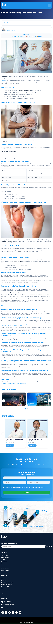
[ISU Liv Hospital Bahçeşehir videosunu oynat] (39, 399)
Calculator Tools (5, 570)
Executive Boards (5, 557)
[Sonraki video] (49, 400)
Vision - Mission (4, 555)
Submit (26, 492)
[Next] (50, 434)
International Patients (6, 586)
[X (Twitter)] (9, 612)
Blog (2, 578)
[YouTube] (16, 612)
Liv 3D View (3, 580)
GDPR (2, 593)
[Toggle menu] (49, 5)
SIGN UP (48, 546)
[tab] (25, 408)
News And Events (5, 568)
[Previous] (3, 434)
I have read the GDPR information (13, 487)
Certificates (4, 566)
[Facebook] (6, 612)
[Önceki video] (3, 400)
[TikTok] (13, 612)
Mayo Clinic (6, 254)
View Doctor (9, 445)
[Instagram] (2, 612)
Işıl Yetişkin (7, 29)
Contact (3, 591)
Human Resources (5, 564)
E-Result (3, 589)
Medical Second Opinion (6, 584)
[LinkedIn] (20, 612)
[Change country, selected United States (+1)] (30, 477)
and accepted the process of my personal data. (25, 487)
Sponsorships (4, 561)
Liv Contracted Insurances (7, 582)
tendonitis (3, 80)
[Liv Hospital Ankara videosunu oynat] (14, 399)
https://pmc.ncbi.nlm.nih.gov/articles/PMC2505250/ (13, 383)
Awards (3, 559)
